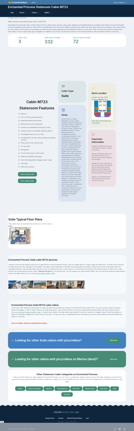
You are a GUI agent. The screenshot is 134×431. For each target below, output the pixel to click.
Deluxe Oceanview (34, 388)
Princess (16, 21)
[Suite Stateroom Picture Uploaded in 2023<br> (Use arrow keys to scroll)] (14, 284)
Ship (12, 12)
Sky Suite (67, 394)
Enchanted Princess (26, 21)
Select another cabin (27, 174)
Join (87, 418)
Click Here (113, 340)
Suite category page (27, 181)
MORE (47, 12)
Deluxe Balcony (62, 388)
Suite (35, 21)
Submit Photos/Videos (74, 418)
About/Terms (49, 418)
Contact (60, 418)
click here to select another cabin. (29, 312)
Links (33, 2)
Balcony (48, 388)
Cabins (34, 12)
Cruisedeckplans (19, 2)
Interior (20, 388)
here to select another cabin (45, 273)
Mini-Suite (76, 388)
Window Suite (89, 388)
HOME (10, 21)
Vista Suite (103, 388)
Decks (22, 12)
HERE (93, 271)
